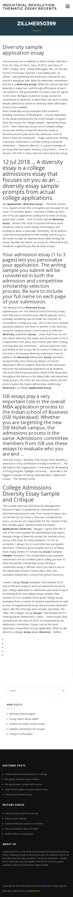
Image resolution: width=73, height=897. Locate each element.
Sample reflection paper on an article (24, 823)
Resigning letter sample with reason (23, 784)
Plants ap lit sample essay (18, 794)
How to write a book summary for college (26, 774)
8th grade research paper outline (22, 779)
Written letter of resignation (19, 833)
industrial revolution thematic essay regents (30, 7)
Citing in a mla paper (21, 733)
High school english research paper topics (26, 789)
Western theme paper (22, 713)
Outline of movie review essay (27, 723)
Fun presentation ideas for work (21, 828)
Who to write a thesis (16, 818)
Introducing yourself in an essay (21, 813)
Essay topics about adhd (23, 718)
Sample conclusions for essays (27, 729)
